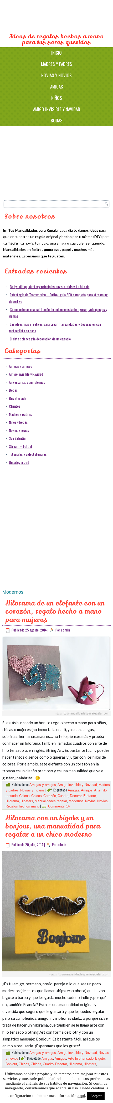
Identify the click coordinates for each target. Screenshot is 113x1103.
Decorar (76, 796)
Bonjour (11, 1064)
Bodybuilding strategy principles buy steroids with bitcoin (49, 286)
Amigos (87, 790)
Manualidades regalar (51, 801)
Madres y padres (56, 64)
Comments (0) (59, 806)
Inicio (56, 52)
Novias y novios (56, 75)
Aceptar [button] (95, 1096)
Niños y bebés (18, 422)
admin (65, 630)
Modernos (76, 801)
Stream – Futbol (20, 446)
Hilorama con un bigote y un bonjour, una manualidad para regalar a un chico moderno (52, 826)
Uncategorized (19, 462)
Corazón (49, 796)
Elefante (89, 796)
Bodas (57, 120)
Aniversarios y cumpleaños (27, 382)
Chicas (24, 796)
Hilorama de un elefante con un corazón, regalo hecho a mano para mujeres (55, 611)
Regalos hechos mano (22, 806)
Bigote (100, 1058)
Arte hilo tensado (81, 1058)
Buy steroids (17, 398)
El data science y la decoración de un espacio (40, 338)
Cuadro (63, 796)
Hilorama (12, 801)
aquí (81, 1096)
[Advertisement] (42, 162)
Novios (102, 801)
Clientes (14, 406)
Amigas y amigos (20, 366)
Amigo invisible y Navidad (56, 109)
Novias (90, 801)
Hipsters (26, 801)
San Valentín (17, 438)
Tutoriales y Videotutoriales (28, 454)
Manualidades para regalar (56, 16)
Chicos (36, 796)
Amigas (56, 86)
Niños (56, 98)
